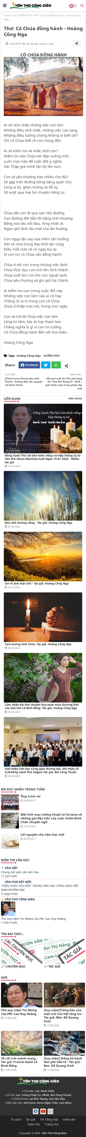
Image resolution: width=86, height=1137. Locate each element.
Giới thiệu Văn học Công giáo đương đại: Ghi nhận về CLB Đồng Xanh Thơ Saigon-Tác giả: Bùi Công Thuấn (42, 770)
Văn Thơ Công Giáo (20, 899)
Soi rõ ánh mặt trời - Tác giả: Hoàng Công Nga (37, 583)
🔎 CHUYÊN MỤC (13, 966)
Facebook (31, 365)
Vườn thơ (34, 1124)
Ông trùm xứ (30, 796)
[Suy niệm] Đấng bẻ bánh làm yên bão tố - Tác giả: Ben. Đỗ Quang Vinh (63, 1062)
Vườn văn (69, 1119)
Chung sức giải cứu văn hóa (19, 872)
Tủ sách (16, 1119)
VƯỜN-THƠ (25, 15)
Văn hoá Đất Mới (18, 882)
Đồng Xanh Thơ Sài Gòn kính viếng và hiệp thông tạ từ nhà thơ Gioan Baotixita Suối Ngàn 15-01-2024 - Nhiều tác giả (43, 459)
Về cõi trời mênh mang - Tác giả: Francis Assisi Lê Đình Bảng (19, 1062)
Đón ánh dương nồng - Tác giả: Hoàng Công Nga (38, 522)
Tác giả (30, 1119)
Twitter (45, 364)
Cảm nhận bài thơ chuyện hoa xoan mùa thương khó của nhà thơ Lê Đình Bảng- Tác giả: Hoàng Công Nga (42, 706)
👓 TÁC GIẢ (52, 966)
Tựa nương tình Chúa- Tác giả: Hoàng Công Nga (38, 644)
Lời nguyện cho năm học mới (42, 834)
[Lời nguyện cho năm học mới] (10, 841)
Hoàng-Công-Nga (29, 356)
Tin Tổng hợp (49, 1119)
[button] (82, 6)
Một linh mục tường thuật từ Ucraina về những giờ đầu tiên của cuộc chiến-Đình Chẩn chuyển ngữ (51, 818)
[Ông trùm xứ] (10, 802)
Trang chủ (10, 15)
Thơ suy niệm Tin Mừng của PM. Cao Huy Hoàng (33, 919)
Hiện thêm (75, 398)
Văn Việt (11, 868)
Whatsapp (56, 364)
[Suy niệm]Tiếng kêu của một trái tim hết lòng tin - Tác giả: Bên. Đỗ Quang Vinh (63, 1015)
